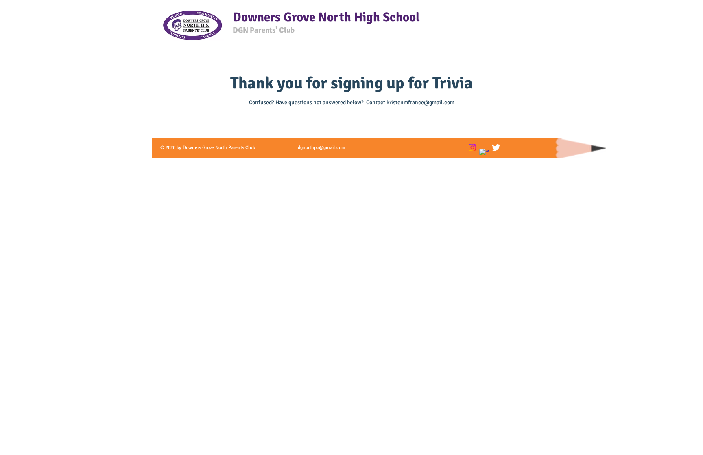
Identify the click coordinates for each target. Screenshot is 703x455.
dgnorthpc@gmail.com (321, 148)
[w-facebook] (484, 153)
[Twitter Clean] (496, 147)
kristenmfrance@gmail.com (420, 102)
